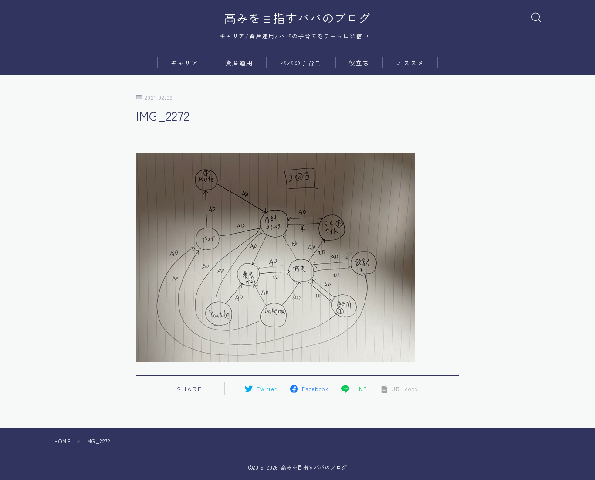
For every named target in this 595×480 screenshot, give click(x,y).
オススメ (410, 62)
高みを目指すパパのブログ (297, 17)
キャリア (185, 62)
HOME (62, 441)
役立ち (358, 62)
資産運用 (239, 62)
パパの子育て (301, 62)
